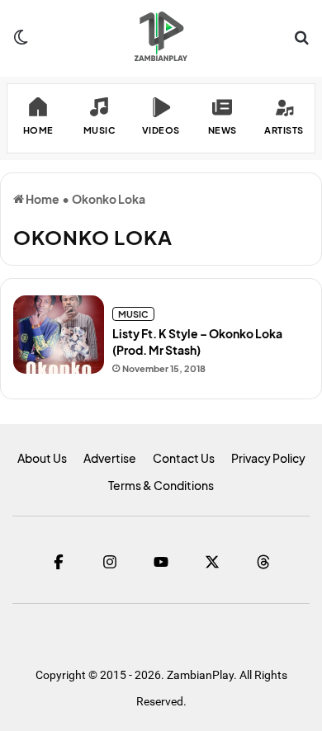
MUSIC (133, 314)
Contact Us (184, 457)
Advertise (109, 457)
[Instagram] (109, 561)
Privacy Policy (268, 457)
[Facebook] (58, 561)
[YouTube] (161, 561)
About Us (42, 457)
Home (41, 198)
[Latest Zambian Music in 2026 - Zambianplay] (161, 36)
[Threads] (263, 561)
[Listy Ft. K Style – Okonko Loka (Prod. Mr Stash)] (58, 334)
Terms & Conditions (161, 485)
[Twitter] (212, 561)
